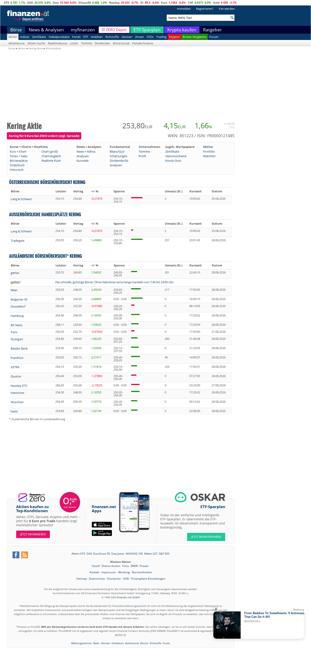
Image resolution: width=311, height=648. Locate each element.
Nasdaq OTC (19, 386)
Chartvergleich (51, 156)
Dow (56, 2)
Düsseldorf (18, 306)
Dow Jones (118, 554)
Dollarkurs (118, 643)
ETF (85, 37)
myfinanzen (83, 30)
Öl (141, 2)
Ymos (126, 566)
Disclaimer (114, 579)
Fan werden (227, 9)
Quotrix (16, 376)
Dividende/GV (119, 161)
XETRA (15, 367)
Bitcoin (144, 643)
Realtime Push (51, 161)
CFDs (150, 37)
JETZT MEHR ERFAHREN (206, 537)
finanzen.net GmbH (128, 597)
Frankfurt (17, 358)
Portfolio (209, 151)
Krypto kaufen (181, 30)
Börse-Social (121, 43)
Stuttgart (17, 339)
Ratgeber (212, 30)
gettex (15, 273)
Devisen (127, 37)
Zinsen (139, 37)
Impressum (109, 572)
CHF (190, 2)
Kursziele (82, 161)
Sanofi (96, 566)
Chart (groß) (49, 151)
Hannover (17, 393)
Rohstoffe (112, 37)
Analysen (82, 156)
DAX (30, 2)
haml (14, 411)
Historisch (16, 170)
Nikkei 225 (150, 554)
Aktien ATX (78, 554)
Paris (14, 332)
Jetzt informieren (33, 534)
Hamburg (17, 316)
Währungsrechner (81, 643)
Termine (86, 43)
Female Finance (142, 43)
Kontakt (94, 572)
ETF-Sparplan (147, 30)
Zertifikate (39, 37)
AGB (126, 579)
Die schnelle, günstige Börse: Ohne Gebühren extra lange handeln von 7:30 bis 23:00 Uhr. (114, 282)
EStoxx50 (85, 2)
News (96, 643)
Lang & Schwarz (21, 199)
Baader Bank (19, 348)
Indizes (24, 37)
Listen (74, 43)
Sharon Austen (111, 566)
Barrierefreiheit (142, 572)
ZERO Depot (116, 29)
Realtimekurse (57, 43)
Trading (161, 37)
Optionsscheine (175, 156)
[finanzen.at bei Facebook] (16, 554)
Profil (142, 156)
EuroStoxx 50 (101, 554)
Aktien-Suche (36, 43)
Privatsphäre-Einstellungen (148, 579)
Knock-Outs (173, 161)
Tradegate (17, 240)
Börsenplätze (19, 161)
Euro (164, 2)
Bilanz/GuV (117, 151)
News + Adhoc (86, 151)
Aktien (12, 37)
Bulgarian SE (19, 299)
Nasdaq (114, 2)
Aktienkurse (16, 43)
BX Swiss (16, 325)
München (17, 402)
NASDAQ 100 (134, 554)
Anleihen (97, 37)
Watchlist (209, 156)
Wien (14, 290)
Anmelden (184, 9)
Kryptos (174, 37)
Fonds (76, 37)
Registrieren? (205, 9)
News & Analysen (46, 30)
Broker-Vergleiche (194, 37)
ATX (6, 2)
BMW (134, 566)
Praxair (144, 566)
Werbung (124, 572)
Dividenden (102, 43)
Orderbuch (17, 165)
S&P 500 (164, 554)
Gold (216, 2)
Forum (213, 37)
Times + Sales (19, 156)
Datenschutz (97, 579)
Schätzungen (118, 156)
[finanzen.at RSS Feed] (24, 554)
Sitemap (81, 579)
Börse (16, 30)
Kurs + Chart (18, 151)
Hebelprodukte (59, 37)
